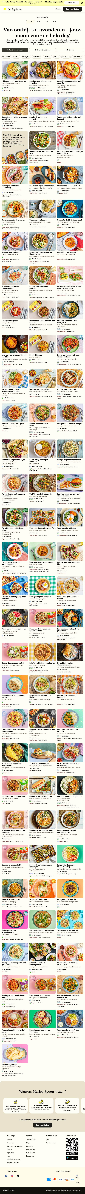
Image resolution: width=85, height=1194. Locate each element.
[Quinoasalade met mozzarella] (42, 925)
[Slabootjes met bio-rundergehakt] (42, 958)
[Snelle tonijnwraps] (15, 1060)
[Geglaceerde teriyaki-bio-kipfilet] (42, 691)
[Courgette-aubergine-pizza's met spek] (15, 591)
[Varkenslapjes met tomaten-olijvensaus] (15, 490)
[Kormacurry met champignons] (70, 792)
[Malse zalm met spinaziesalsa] (15, 625)
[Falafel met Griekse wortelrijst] (42, 658)
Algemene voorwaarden (14, 1146)
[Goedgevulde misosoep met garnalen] (42, 78)
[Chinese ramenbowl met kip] (70, 182)
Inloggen (58, 9)
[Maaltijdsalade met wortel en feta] (42, 147)
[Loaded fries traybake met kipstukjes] (42, 861)
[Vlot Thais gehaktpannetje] (42, 490)
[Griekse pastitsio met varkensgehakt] (15, 282)
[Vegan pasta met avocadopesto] (15, 925)
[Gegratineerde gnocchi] (70, 248)
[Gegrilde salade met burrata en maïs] (42, 725)
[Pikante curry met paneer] (42, 991)
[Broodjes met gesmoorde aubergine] (42, 1026)
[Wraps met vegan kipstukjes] (15, 455)
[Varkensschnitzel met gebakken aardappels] (15, 385)
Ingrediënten (30, 1153)
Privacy (9, 1149)
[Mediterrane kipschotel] (70, 385)
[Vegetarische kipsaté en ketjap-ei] (15, 1026)
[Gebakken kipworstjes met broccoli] (70, 725)
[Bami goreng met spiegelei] (42, 591)
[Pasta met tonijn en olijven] (15, 421)
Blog (27, 1143)
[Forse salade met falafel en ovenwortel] (70, 991)
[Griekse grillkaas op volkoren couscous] (15, 826)
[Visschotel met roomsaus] (42, 215)
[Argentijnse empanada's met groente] (70, 78)
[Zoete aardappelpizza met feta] (42, 524)
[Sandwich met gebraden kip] (42, 792)
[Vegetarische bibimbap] (70, 524)
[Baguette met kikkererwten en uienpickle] (15, 113)
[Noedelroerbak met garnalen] (42, 826)
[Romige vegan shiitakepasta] (70, 455)
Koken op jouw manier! (42, 44)
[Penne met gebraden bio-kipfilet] (70, 591)
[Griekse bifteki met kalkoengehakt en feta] (70, 147)
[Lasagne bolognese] (15, 317)
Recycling (29, 1146)
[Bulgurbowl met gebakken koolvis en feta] (42, 625)
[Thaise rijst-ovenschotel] (70, 925)
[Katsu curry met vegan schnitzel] (42, 455)
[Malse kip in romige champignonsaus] (70, 658)
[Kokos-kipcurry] (42, 351)
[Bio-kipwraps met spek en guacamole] (70, 625)
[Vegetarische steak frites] (70, 1026)
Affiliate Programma (13, 1159)
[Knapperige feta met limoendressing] (70, 861)
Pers (8, 1156)
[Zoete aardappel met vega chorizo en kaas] (70, 351)
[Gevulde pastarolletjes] (15, 248)
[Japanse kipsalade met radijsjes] (42, 282)
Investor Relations (13, 1163)
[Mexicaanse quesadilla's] (42, 385)
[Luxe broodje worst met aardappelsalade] (15, 558)
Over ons (9, 1140)
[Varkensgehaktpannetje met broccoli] (70, 113)
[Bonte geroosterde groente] (15, 215)
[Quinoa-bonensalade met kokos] (42, 421)
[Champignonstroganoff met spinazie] (15, 691)
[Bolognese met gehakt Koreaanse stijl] (70, 826)
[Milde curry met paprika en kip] (15, 78)
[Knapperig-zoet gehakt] (15, 861)
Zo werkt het (30, 1140)
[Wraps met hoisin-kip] (42, 894)
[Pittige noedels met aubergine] (70, 421)
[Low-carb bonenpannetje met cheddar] (15, 351)
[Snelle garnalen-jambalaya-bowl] (15, 991)
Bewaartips (30, 1156)
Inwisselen (72, 3)
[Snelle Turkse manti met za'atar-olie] (70, 958)
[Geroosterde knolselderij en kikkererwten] (42, 248)
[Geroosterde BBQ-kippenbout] (70, 215)
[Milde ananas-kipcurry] (15, 894)
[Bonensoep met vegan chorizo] (42, 558)
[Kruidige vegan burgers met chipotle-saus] (70, 490)
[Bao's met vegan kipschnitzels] (42, 182)
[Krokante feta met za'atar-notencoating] (70, 758)
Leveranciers (30, 1149)
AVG (47, 1140)
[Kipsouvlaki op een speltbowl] (15, 792)
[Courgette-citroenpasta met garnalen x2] (15, 958)
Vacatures (10, 1143)
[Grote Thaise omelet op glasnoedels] (15, 758)
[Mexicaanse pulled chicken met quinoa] (42, 317)
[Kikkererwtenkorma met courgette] (70, 317)
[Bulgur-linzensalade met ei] (15, 658)
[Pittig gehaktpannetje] (70, 894)
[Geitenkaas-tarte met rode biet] (70, 558)
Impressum (10, 1153)
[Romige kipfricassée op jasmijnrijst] (70, 691)
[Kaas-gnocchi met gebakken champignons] (15, 725)
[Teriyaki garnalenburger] (42, 758)
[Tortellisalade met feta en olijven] (15, 524)
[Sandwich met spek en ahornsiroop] (42, 113)
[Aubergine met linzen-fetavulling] (15, 182)
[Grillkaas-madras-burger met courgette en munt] (70, 282)
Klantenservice (51, 1143)
